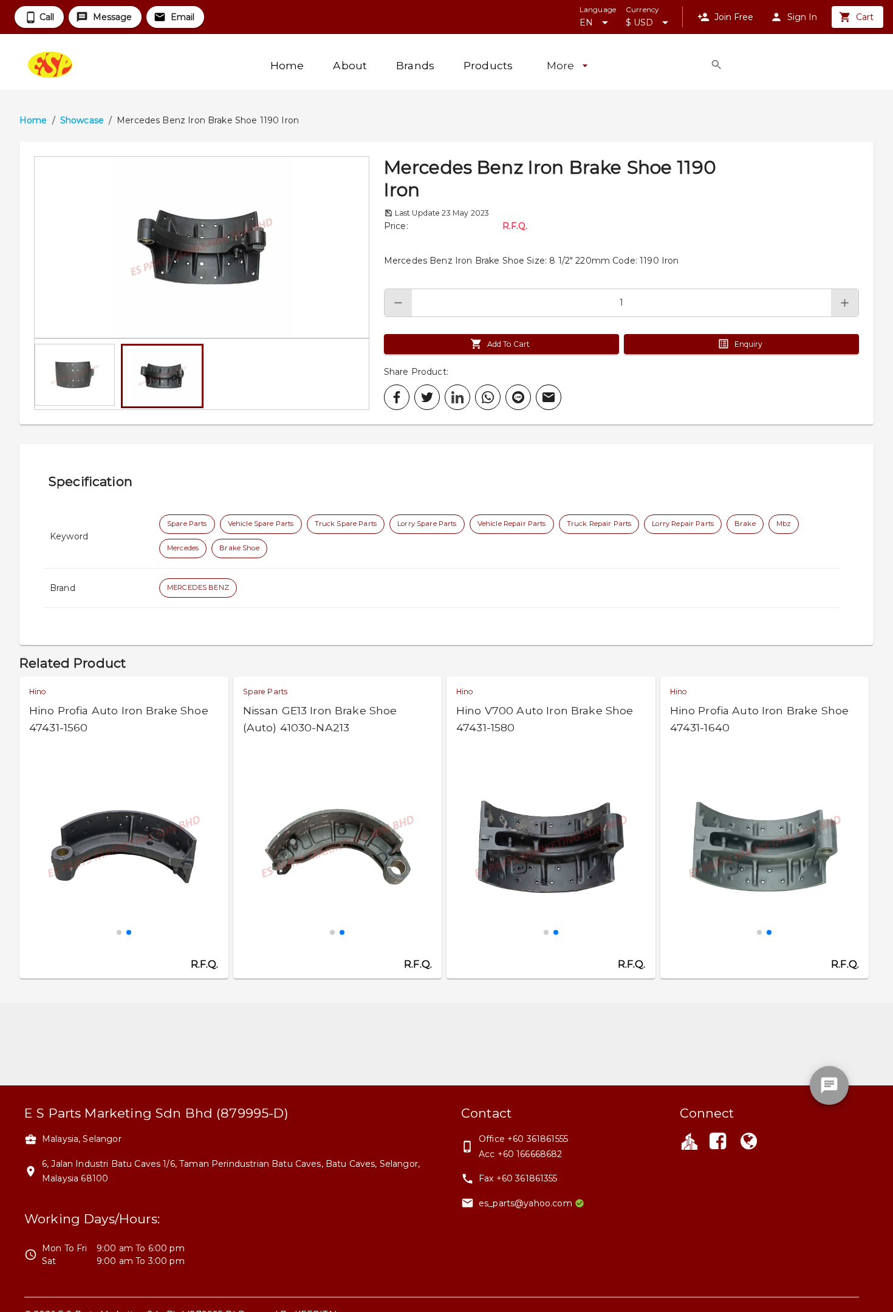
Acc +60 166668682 (521, 1154)
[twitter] (427, 397)
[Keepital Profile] (689, 1140)
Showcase (82, 120)
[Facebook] (718, 1142)
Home (33, 120)
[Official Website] (748, 1142)
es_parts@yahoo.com (525, 1203)
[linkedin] (457, 397)
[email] (548, 397)
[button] (202, 247)
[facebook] (396, 397)
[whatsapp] (488, 397)
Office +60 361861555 (523, 1138)
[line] (518, 397)
